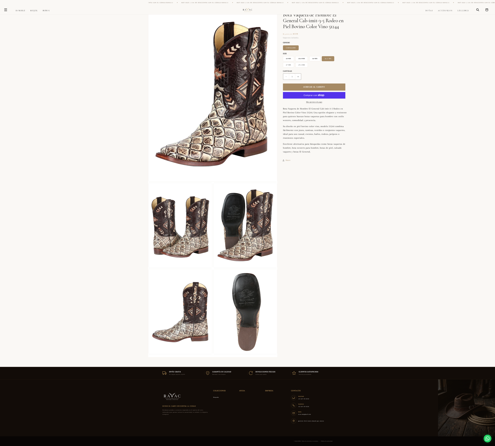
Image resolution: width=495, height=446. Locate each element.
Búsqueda (216, 397)
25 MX (290, 59)
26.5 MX (328, 59)
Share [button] (288, 160)
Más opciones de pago (314, 102)
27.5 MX (301, 65)
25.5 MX (303, 59)
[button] (20, 10)
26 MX (316, 59)
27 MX (288, 65)
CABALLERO (291, 48)
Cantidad (287, 71)
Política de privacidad (327, 441)
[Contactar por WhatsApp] (487, 438)
